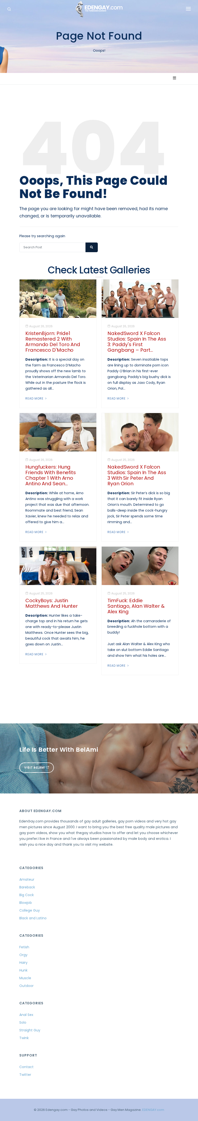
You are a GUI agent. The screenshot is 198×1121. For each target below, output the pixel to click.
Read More (34, 398)
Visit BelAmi (35, 767)
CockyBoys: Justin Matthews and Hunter (51, 603)
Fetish (24, 947)
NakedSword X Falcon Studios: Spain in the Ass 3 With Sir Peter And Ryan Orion (136, 475)
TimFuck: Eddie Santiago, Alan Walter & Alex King (136, 606)
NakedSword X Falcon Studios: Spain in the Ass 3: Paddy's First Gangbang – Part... (136, 341)
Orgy (23, 954)
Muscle (25, 978)
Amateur (26, 879)
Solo (22, 1022)
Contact (26, 1066)
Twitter (25, 1074)
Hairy (23, 962)
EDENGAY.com (153, 1109)
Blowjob (25, 902)
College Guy (29, 910)
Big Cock (26, 895)
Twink (24, 1037)
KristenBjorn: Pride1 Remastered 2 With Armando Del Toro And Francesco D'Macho (52, 341)
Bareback (27, 887)
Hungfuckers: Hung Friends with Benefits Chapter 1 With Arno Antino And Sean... (50, 475)
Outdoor (26, 985)
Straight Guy (29, 1030)
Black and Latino (33, 918)
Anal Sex (26, 1014)
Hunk (23, 970)
